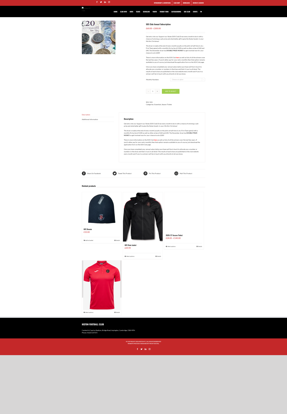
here (177, 57)
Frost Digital (154, 343)
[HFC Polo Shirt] (102, 279)
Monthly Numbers (152, 80)
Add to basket (170, 91)
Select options (130, 256)
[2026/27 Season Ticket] (184, 212)
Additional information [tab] (90, 119)
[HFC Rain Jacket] (143, 217)
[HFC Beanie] (102, 209)
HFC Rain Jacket (130, 245)
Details (118, 240)
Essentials (157, 104)
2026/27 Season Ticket (174, 235)
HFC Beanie (88, 229)
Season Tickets (167, 104)
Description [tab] (86, 115)
